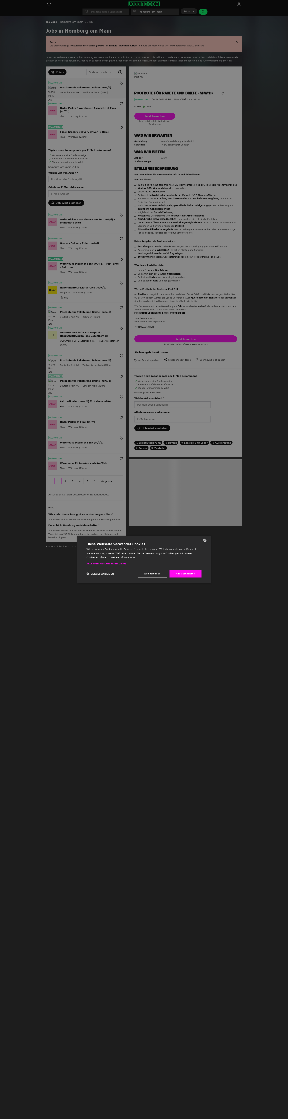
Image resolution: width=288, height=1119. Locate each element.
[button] (144, 563)
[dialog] (144, 559)
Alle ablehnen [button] (152, 573)
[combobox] (204, 540)
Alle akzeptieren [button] (185, 573)
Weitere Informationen (123, 557)
